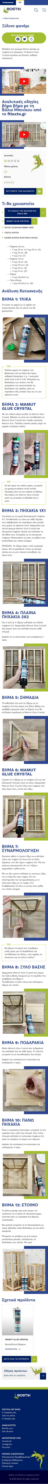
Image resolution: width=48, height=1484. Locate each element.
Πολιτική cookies (10, 1463)
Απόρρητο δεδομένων (12, 1460)
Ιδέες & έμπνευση (11, 18)
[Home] (14, 10)
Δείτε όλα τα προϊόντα (16, 1359)
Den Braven (7, 1431)
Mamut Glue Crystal (17, 221)
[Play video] (24, 81)
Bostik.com (7, 1428)
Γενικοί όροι (7, 1466)
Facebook (7, 1441)
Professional (8, 2)
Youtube (6, 1447)
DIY (20, 2)
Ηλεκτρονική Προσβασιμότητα (16, 1457)
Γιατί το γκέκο (8, 1416)
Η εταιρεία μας (9, 1413)
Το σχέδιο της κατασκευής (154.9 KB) (22, 212)
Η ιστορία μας (8, 1419)
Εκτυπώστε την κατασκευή (20, 191)
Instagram (7, 1444)
